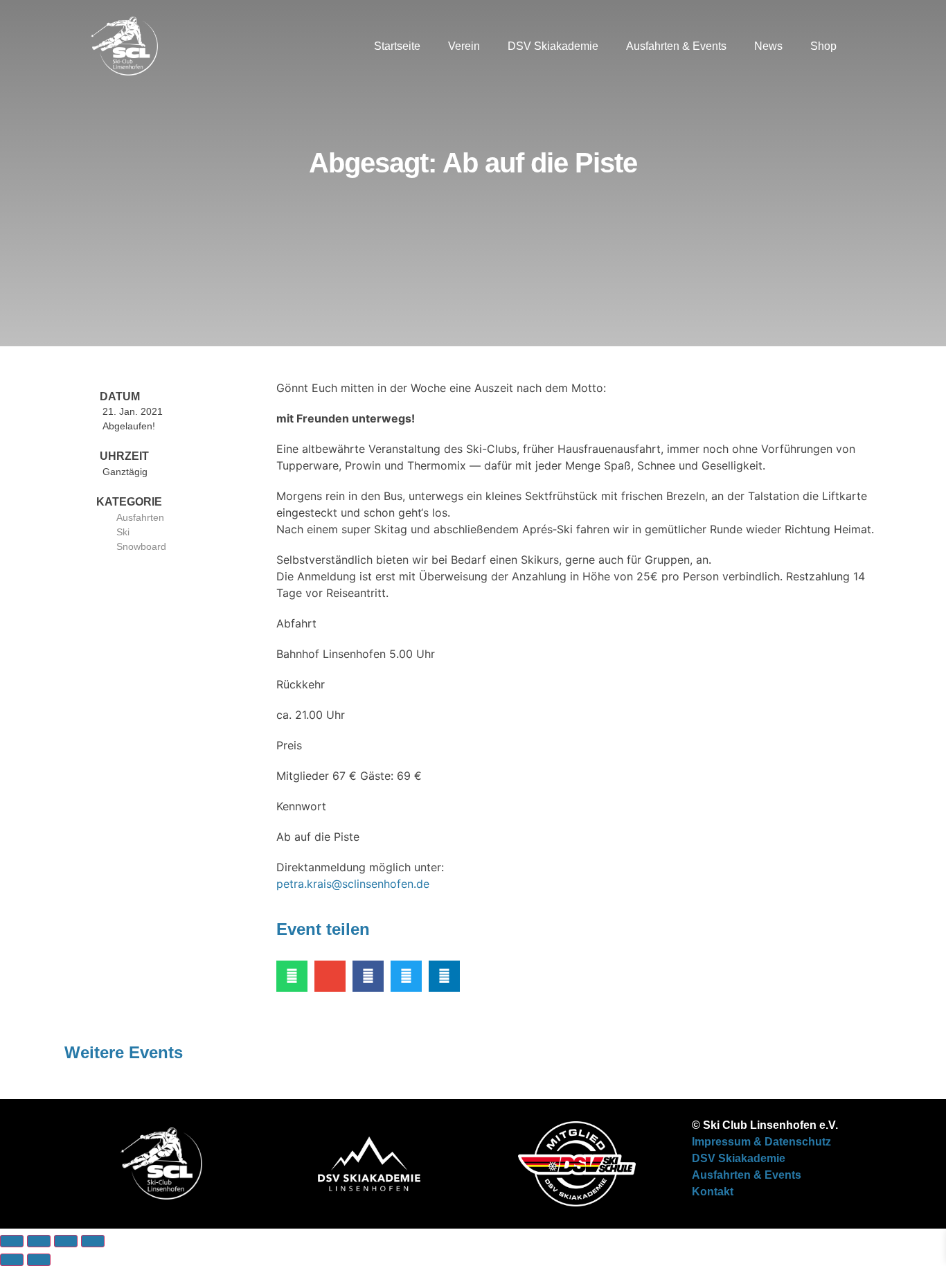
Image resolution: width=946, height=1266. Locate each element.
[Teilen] (66, 1241)
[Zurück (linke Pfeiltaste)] (12, 1260)
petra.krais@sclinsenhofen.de (352, 884)
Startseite (397, 46)
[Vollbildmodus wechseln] (39, 1241)
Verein (464, 46)
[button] (864, 46)
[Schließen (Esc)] (93, 1241)
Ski (123, 531)
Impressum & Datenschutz (761, 1142)
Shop (823, 46)
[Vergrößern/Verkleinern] (12, 1241)
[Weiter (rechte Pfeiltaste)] (39, 1260)
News (768, 46)
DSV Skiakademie (553, 46)
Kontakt (712, 1191)
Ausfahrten (140, 517)
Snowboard (141, 546)
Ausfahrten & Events (676, 46)
